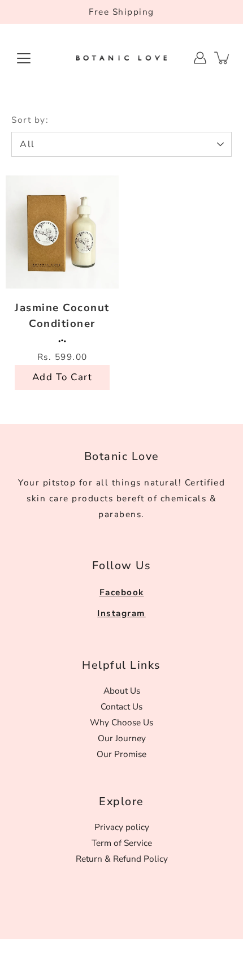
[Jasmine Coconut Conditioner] (62, 232)
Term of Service (122, 843)
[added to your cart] (223, 58)
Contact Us (121, 706)
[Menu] (23, 58)
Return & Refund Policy (122, 859)
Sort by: (30, 120)
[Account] (200, 58)
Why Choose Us (121, 722)
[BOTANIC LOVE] (121, 57)
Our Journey (122, 738)
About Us (121, 691)
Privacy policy (121, 827)
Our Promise (121, 754)
